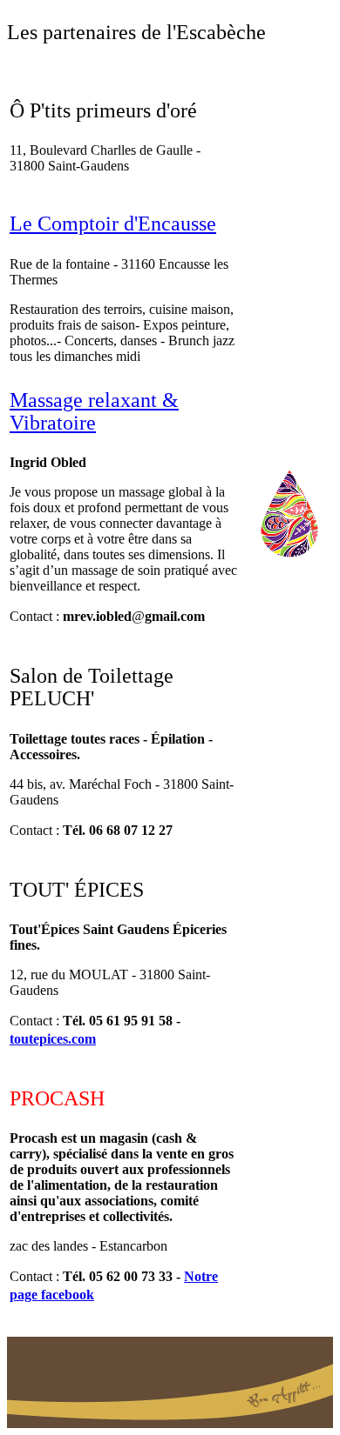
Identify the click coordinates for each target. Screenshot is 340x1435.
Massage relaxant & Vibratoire (94, 411)
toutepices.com (53, 1038)
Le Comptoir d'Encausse (113, 223)
